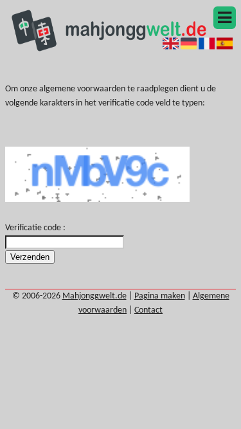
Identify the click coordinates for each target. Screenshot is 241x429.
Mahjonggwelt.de (94, 296)
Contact (148, 310)
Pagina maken (159, 296)
